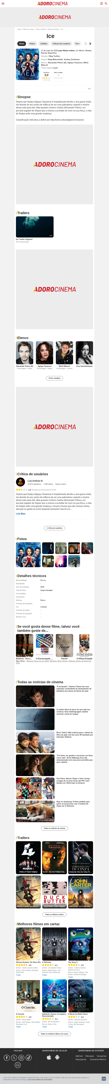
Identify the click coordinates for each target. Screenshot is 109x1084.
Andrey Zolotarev (72, 59)
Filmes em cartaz (28, 29)
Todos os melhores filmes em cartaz (54, 1034)
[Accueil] (52, 3)
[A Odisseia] (54, 944)
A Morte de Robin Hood (77, 1014)
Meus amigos (58, 72)
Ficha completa (54, 378)
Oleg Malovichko (55, 59)
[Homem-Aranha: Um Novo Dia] (28, 944)
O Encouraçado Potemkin (48, 658)
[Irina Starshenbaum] (84, 352)
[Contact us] (18, 1065)
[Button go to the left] (85, 43)
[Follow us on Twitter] (14, 1058)
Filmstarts (89, 1056)
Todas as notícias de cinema (54, 828)
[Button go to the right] (90, 43)
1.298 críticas (48, 484)
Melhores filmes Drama (59, 661)
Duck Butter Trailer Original (54, 906)
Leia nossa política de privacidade (39, 1080)
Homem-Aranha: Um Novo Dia (28, 962)
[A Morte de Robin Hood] (80, 996)
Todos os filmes (41, 29)
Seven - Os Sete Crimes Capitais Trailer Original (55, 872)
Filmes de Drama (53, 29)
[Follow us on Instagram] (21, 1058)
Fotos (22, 539)
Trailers (23, 213)
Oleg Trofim (54, 56)
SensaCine (101, 1056)
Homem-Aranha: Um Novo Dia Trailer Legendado (29, 906)
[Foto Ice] (28, 554)
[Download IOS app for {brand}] (50, 1057)
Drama (88, 50)
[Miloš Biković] (64, 352)
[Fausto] (64, 645)
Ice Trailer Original (24, 239)
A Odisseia (46, 962)
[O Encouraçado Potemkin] (44, 645)
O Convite (20, 1014)
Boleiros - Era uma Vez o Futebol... (32, 658)
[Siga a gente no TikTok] (29, 1058)
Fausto (64, 658)
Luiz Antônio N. (35, 481)
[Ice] (27, 64)
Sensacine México (98, 1059)
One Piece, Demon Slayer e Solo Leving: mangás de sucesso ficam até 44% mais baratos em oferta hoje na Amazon (73, 781)
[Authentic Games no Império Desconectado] (54, 996)
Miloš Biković (64, 366)
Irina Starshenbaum (84, 366)
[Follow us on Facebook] (7, 1058)
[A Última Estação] (84, 645)
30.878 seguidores (35, 484)
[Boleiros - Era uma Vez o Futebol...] (24, 645)
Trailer (18, 975)
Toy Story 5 (72, 962)
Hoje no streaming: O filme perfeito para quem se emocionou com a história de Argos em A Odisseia (73, 804)
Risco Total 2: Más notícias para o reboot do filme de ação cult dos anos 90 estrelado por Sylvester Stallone (74, 735)
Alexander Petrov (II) (57, 63)
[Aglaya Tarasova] (44, 352)
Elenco (22, 338)
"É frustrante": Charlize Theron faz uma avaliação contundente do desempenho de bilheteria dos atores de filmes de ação (73, 689)
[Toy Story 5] (80, 944)
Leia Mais (20, 514)
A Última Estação (84, 658)
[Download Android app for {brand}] (58, 1057)
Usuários (46, 72)
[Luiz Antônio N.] (20, 482)
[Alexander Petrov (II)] (24, 352)
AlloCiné (79, 1056)
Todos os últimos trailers (54, 914)
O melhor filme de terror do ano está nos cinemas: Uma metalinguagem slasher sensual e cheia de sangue (73, 712)
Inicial (19, 29)
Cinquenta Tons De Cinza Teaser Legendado (81, 872)
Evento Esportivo (49, 53)
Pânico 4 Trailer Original (28, 872)
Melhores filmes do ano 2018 (37, 661)
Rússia (43, 580)
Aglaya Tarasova (74, 63)
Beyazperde (81, 1059)
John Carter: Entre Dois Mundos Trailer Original (81, 906)
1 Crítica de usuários (54, 528)
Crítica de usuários (32, 474)
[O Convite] (28, 996)
